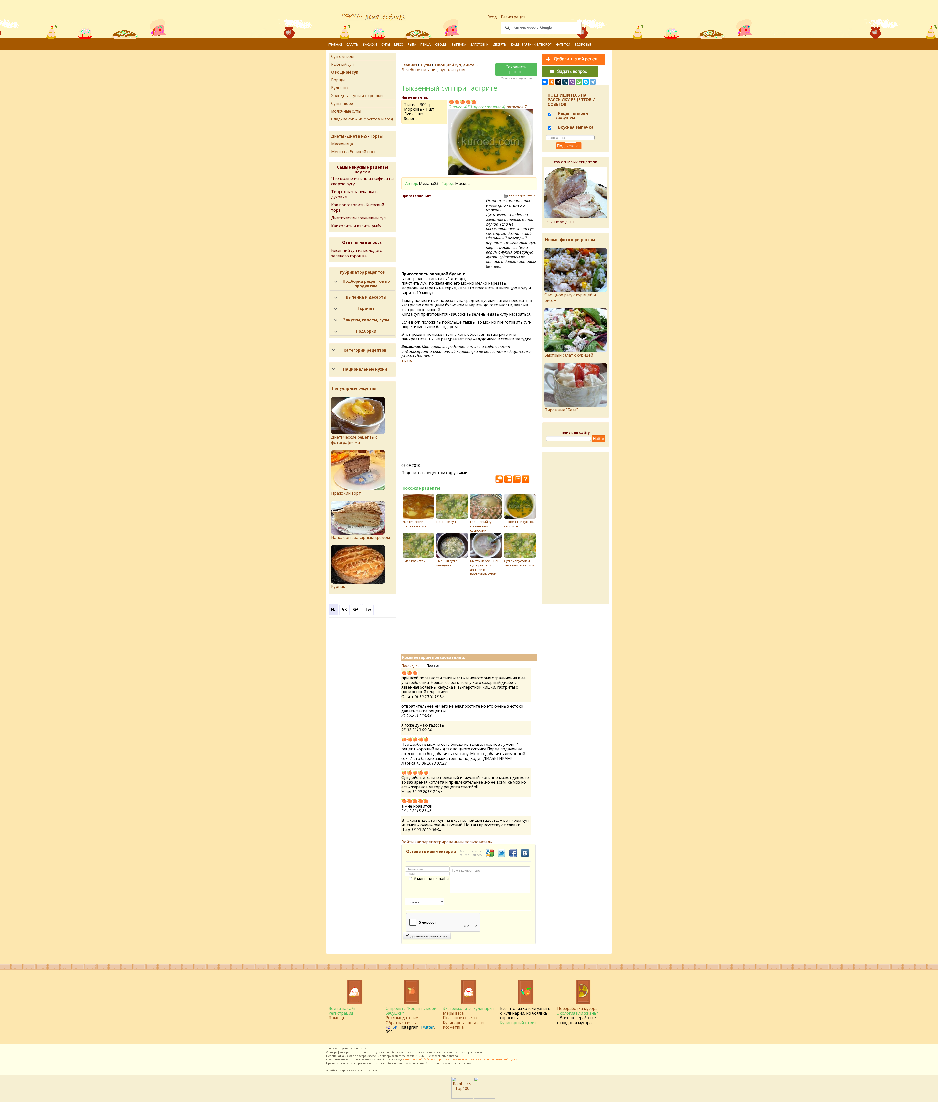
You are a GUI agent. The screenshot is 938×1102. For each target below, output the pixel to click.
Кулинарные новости (463, 1022)
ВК (394, 1027)
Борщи (338, 80)
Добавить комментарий (428, 935)
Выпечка (459, 44)
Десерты (500, 44)
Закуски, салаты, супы (366, 320)
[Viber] (572, 82)
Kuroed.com (433, 1063)
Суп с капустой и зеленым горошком (519, 563)
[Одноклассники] (551, 82)
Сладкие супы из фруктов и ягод (362, 119)
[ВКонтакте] (545, 82)
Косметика (453, 1027)
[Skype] (586, 82)
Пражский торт (346, 493)
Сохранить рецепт (516, 69)
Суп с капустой (414, 561)
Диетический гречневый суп (414, 523)
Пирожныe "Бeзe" (561, 409)
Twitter (427, 1027)
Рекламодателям (402, 1017)
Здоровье (583, 44)
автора (453, 1056)
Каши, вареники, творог (531, 44)
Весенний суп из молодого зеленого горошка (356, 253)
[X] (558, 82)
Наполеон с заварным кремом (360, 537)
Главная (335, 44)
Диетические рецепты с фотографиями (354, 439)
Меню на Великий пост (353, 151)
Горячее (366, 308)
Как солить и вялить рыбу (356, 225)
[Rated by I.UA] (484, 1097)
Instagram (408, 1027)
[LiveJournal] (565, 82)
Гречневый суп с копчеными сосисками (483, 526)
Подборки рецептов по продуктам (366, 284)
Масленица (342, 144)
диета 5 (470, 65)
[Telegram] (593, 82)
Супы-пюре (342, 103)
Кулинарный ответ (518, 1022)
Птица (425, 44)
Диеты (337, 136)
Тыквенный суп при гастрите (519, 523)
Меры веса (453, 1013)
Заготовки (479, 44)
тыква (407, 360)
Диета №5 (357, 136)
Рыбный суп (342, 64)
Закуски (370, 44)
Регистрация (513, 17)
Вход (492, 17)
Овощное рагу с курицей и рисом (570, 297)
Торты (376, 136)
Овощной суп (448, 65)
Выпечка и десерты (366, 297)
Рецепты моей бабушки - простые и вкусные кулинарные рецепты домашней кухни (460, 1059)
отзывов (517, 106)
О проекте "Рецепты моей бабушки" (411, 1011)
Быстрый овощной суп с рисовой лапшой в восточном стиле (484, 567)
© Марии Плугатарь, (349, 1070)
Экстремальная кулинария (468, 1008)
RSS (389, 1032)
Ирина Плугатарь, (341, 1048)
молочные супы (346, 111)
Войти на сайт (342, 1008)
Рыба (412, 44)
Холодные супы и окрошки (357, 95)
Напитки (563, 44)
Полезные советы (460, 1017)
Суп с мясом (342, 56)
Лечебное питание (419, 69)
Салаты (352, 44)
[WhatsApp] (579, 82)
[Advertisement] (444, 233)
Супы (385, 44)
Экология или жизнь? (577, 1013)
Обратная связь (401, 1022)
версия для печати (522, 195)
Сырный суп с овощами (446, 563)
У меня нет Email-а (431, 878)
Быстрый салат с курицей (568, 355)
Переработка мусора (577, 1008)
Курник (338, 586)
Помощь (337, 1017)
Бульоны (339, 87)
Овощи (441, 44)
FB (388, 1027)
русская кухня (452, 69)
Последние (410, 665)
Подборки (366, 331)
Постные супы (447, 521)
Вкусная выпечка (575, 127)
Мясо (398, 44)
